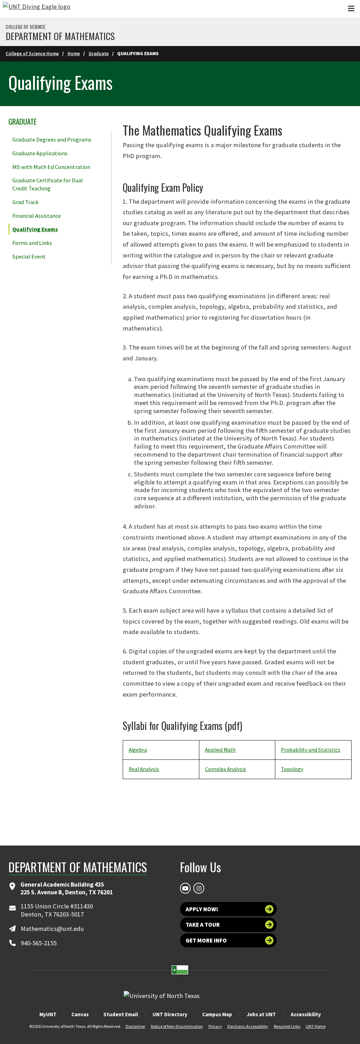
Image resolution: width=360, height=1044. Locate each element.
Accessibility (306, 1014)
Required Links (287, 1026)
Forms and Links (32, 242)
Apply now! (202, 909)
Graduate (99, 54)
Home (74, 54)
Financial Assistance (36, 215)
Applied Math (220, 749)
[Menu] (351, 8)
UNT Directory (170, 1014)
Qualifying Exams (35, 229)
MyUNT (48, 1014)
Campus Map (217, 1014)
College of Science (25, 26)
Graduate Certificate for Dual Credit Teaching (47, 184)
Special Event (29, 256)
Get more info (206, 940)
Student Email (120, 1014)
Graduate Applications (40, 153)
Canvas (80, 1014)
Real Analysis (144, 769)
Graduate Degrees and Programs (51, 139)
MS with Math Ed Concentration (51, 166)
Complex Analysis (225, 769)
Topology (292, 769)
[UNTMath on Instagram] (198, 888)
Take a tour (203, 924)
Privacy (215, 1026)
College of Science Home (32, 54)
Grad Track (25, 201)
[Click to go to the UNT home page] (36, 9)
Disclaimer (135, 1026)
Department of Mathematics (60, 36)
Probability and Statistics (310, 749)
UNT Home (316, 1026)
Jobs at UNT (261, 1014)
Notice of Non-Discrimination (177, 1026)
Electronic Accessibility (247, 1026)
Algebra (138, 749)
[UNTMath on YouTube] (185, 888)
